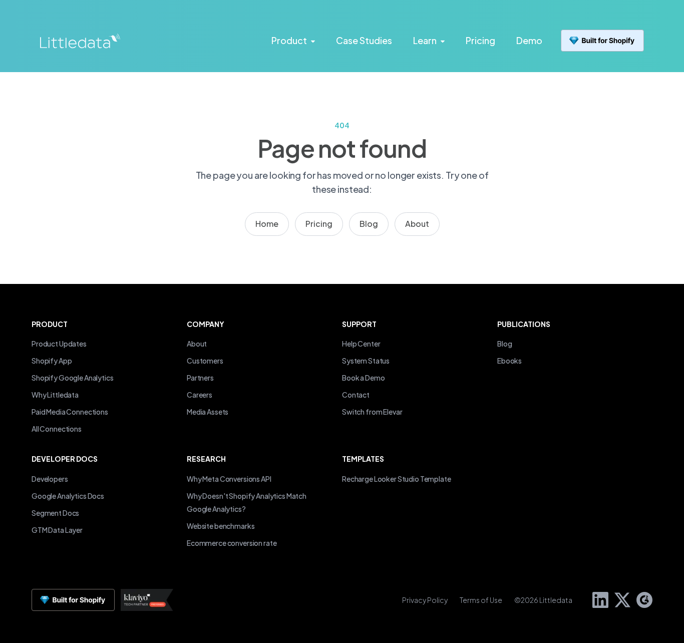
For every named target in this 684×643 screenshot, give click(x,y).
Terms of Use (481, 599)
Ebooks (509, 360)
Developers (50, 478)
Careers (199, 394)
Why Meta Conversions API (229, 478)
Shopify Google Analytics (73, 377)
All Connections (57, 428)
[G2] (641, 598)
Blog (369, 223)
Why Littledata (55, 394)
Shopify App (52, 360)
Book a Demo (363, 377)
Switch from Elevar (372, 411)
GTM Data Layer (57, 529)
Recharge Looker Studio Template (396, 478)
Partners (200, 377)
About (417, 223)
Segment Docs (55, 512)
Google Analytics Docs (68, 495)
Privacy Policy (425, 599)
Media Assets (207, 411)
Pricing (318, 223)
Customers (205, 360)
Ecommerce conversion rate (231, 542)
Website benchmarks (220, 525)
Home (266, 223)
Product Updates (59, 343)
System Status (366, 360)
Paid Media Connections (70, 411)
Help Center (361, 343)
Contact (356, 394)
